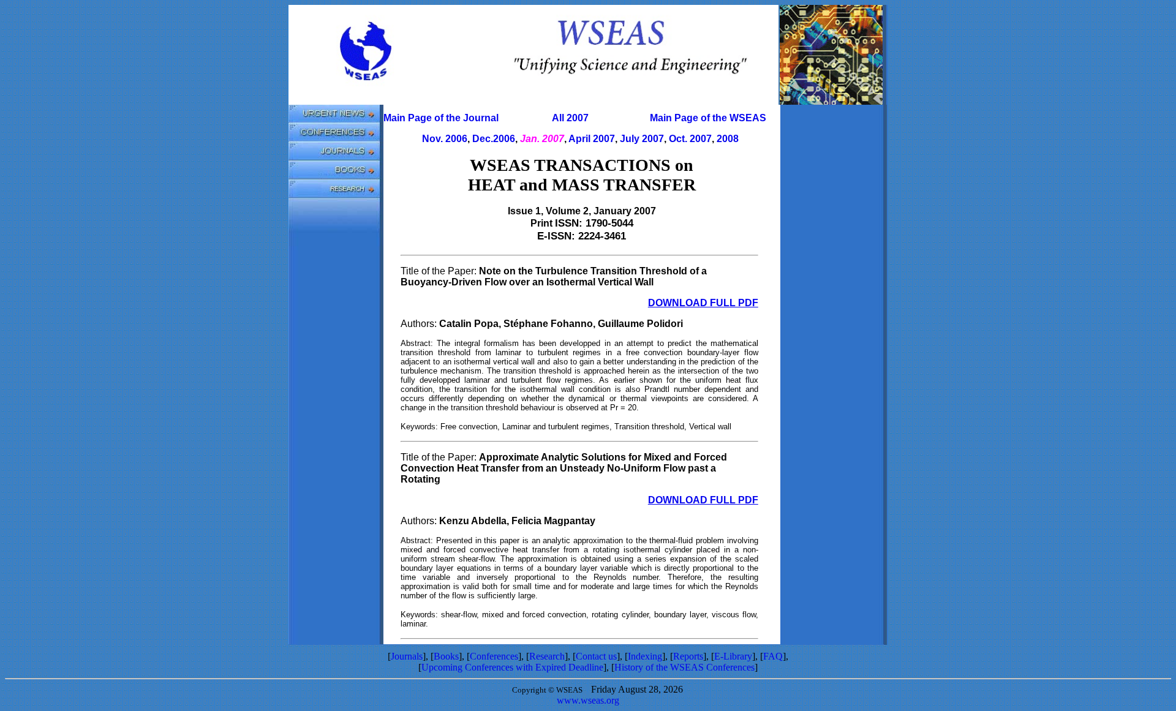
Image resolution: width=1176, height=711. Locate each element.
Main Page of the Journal (441, 118)
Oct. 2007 (690, 139)
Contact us (596, 656)
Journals (407, 656)
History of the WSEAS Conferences (684, 667)
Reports (688, 656)
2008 (728, 139)
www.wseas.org (588, 700)
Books (446, 656)
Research (547, 656)
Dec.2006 (493, 139)
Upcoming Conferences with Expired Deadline (512, 667)
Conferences (494, 656)
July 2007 (642, 139)
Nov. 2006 (444, 139)
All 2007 (570, 118)
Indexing (645, 656)
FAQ (773, 656)
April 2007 (591, 139)
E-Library (733, 656)
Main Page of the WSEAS (708, 118)
